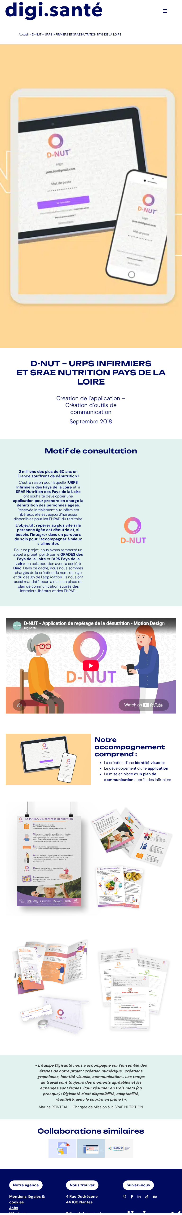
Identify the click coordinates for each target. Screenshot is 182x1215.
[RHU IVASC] (62, 1148)
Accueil (24, 34)
